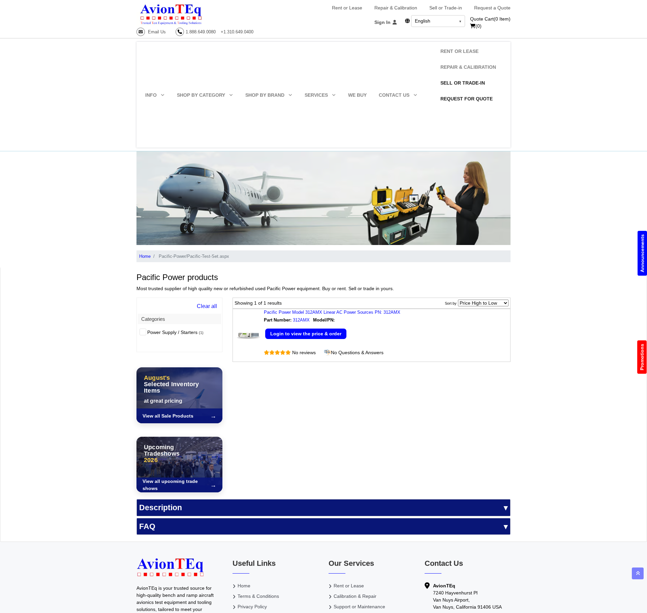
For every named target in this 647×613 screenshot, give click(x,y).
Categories (153, 319)
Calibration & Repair (355, 596)
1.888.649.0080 (201, 31)
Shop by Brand (264, 95)
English (422, 21)
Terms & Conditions (258, 596)
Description (160, 507)
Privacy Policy (252, 606)
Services (316, 95)
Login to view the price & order (305, 333)
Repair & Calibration (395, 7)
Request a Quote (492, 7)
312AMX (301, 320)
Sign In (383, 22)
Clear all (207, 306)
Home (145, 256)
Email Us (156, 31)
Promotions (642, 357)
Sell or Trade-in (445, 7)
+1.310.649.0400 (237, 31)
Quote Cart (490, 19)
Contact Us (394, 95)
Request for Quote (466, 98)
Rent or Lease (347, 7)
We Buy (357, 95)
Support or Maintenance (359, 606)
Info (151, 95)
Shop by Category (201, 95)
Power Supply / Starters (175, 332)
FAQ (147, 526)
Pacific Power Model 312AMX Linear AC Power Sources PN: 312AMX (332, 312)
